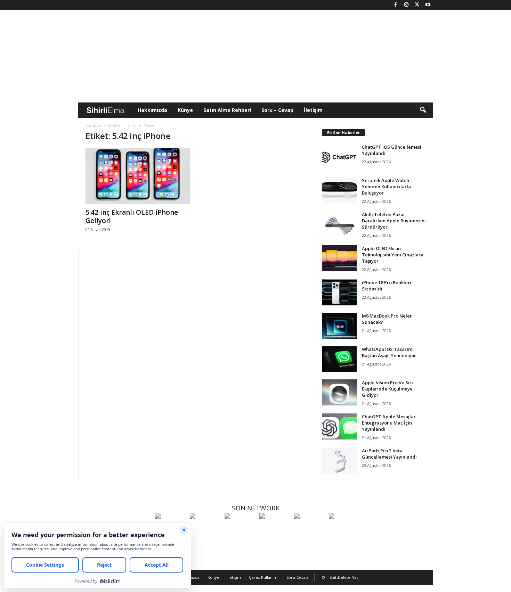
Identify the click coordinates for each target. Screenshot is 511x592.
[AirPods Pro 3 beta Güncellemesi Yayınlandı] (339, 460)
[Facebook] (395, 5)
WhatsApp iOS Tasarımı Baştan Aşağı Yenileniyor (389, 352)
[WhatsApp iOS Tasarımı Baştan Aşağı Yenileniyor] (339, 359)
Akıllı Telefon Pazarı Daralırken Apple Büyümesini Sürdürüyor (394, 220)
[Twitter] (417, 5)
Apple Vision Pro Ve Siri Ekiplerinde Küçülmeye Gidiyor (387, 388)
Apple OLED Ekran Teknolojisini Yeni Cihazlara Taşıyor (392, 254)
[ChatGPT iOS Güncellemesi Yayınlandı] (339, 157)
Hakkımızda (152, 110)
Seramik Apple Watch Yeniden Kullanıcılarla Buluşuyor (386, 186)
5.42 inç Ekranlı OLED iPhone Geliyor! (132, 216)
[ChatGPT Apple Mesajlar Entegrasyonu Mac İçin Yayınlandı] (339, 426)
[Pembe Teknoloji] (309, 528)
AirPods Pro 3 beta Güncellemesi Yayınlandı (389, 453)
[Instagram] (406, 5)
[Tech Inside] (275, 528)
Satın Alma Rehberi (227, 110)
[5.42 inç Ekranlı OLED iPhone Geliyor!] (138, 176)
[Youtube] (428, 5)
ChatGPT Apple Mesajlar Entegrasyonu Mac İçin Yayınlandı (389, 422)
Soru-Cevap (297, 577)
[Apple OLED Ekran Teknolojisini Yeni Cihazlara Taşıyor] (339, 258)
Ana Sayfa (93, 125)
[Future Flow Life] (344, 528)
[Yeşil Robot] (240, 528)
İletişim (313, 110)
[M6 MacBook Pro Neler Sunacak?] (339, 326)
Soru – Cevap (277, 110)
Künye (185, 110)
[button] (422, 110)
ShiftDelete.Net (344, 577)
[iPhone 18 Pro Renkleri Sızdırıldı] (339, 292)
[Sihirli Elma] (205, 528)
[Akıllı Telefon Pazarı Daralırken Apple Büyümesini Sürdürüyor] (339, 224)
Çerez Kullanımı (263, 577)
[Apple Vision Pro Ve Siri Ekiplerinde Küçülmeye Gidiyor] (339, 392)
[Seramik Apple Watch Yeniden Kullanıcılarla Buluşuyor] (339, 190)
